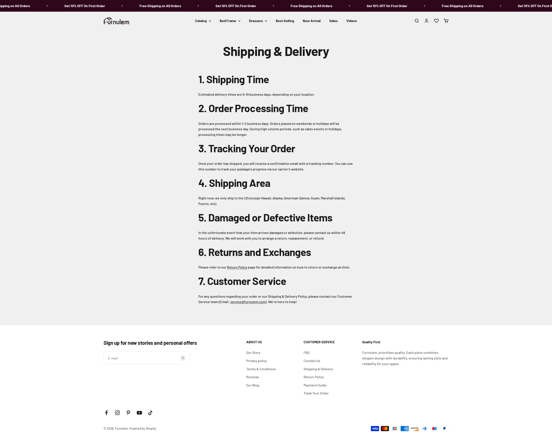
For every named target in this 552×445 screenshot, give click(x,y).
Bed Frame (228, 21)
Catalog (201, 21)
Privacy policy (256, 361)
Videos (351, 21)
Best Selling (285, 21)
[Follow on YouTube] (139, 413)
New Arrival (312, 21)
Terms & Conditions (261, 369)
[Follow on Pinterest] (128, 413)
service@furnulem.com (248, 302)
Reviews (252, 377)
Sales (333, 21)
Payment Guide (315, 385)
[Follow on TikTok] (150, 413)
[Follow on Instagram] (117, 413)
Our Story (253, 352)
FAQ (306, 352)
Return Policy (237, 267)
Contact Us (312, 361)
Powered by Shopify (142, 428)
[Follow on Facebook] (106, 413)
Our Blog (252, 385)
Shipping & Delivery (318, 369)
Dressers (256, 21)
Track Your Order (316, 393)
